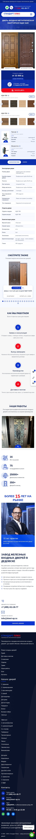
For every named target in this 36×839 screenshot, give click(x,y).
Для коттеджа (5, 702)
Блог (2, 671)
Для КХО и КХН (6, 770)
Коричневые (5, 758)
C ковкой (4, 693)
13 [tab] (29, 301)
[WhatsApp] (7, 7)
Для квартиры (5, 696)
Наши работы (5, 668)
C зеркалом (4, 684)
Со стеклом (4, 729)
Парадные (4, 705)
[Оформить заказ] (33, 377)
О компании (5, 659)
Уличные (4, 738)
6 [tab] (13, 301)
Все (31, 96)
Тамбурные (4, 732)
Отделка (3, 662)
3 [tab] (7, 301)
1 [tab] (2, 301)
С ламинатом (5, 776)
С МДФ (3, 783)
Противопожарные (7, 773)
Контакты (4, 674)
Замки (3, 665)
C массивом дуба (6, 690)
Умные (3, 741)
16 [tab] (18, 303)
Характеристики (14, 162)
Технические (5, 767)
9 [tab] (20, 301)
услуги (25, 162)
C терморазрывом (7, 687)
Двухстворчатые (6, 764)
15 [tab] (33, 301)
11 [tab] (24, 301)
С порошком (5, 780)
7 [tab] (15, 301)
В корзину (10, 296)
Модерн (3, 761)
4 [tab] (9, 301)
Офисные (4, 720)
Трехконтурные (6, 735)
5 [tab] (11, 301)
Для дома (4, 699)
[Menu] (31, 14)
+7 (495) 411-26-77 (9, 607)
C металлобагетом (7, 723)
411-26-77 (21, 8)
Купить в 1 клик (25, 296)
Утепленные (5, 744)
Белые (3, 709)
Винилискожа (5, 750)
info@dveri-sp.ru (9, 618)
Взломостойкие (6, 712)
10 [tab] (22, 301)
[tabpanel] (18, 279)
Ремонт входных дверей (8, 650)
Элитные (4, 715)
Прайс (3, 653)
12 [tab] (26, 301)
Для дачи (4, 755)
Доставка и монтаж (7, 656)
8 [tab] (18, 301)
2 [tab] (5, 301)
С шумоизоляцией (7, 726)
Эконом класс (5, 747)
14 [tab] (31, 301)
